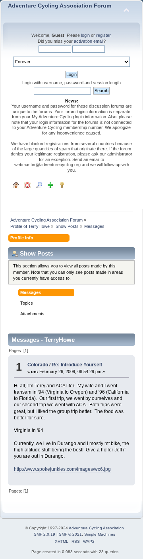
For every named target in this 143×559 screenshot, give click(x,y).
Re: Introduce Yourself (77, 365)
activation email (88, 41)
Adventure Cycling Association (96, 528)
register (103, 35)
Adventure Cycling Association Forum (59, 6)
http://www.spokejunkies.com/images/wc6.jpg (62, 469)
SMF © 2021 (70, 534)
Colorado (37, 365)
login (85, 35)
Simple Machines (99, 534)
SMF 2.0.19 (44, 534)
